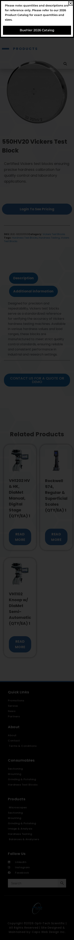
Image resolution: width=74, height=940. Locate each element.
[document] (37, 470)
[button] (71, 3)
